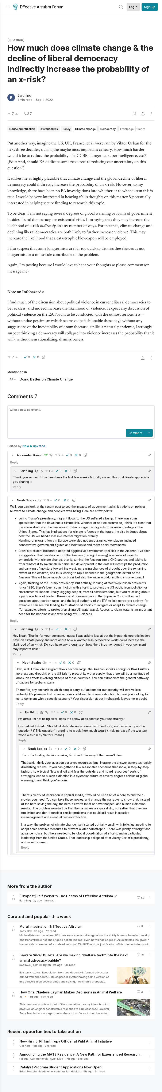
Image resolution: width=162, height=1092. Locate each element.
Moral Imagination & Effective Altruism (50, 926)
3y (51, 455)
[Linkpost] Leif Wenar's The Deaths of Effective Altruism (66, 896)
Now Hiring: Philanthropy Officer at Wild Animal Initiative (65, 1041)
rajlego (23, 1058)
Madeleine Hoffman (52, 1071)
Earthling (24, 95)
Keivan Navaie (39, 1058)
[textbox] (80, 417)
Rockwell (25, 965)
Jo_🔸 (23, 996)
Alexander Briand (30, 455)
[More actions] (151, 113)
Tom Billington (42, 965)
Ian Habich (73, 1071)
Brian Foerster (28, 1071)
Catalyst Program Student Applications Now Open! (60, 1067)
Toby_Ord (25, 931)
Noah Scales (26, 500)
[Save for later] (134, 113)
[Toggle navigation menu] (8, 7)
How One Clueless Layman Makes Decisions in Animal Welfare (70, 992)
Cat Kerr (24, 1045)
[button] (12, 455)
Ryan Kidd (56, 1058)
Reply (14, 462)
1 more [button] (140, 129)
